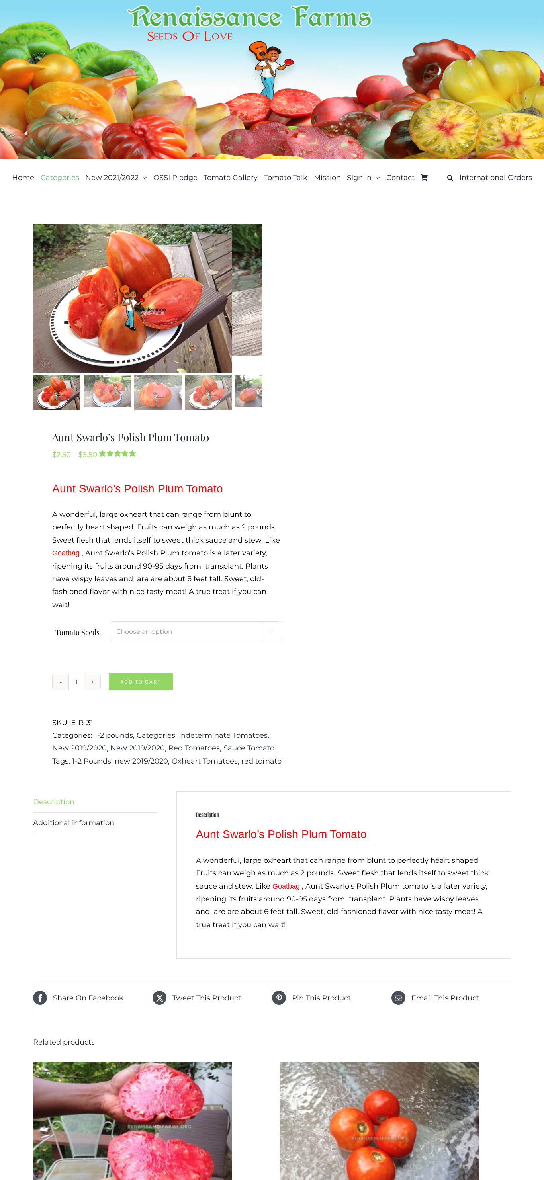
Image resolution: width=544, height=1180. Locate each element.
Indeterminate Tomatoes (223, 735)
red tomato (261, 761)
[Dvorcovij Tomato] (379, 1068)
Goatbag (66, 553)
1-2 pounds (113, 735)
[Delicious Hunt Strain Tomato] (132, 1068)
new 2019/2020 (141, 761)
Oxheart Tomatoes (205, 761)
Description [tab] (53, 801)
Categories (156, 735)
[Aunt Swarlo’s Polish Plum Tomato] (132, 298)
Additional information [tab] (73, 823)
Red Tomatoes (194, 748)
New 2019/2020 (79, 748)
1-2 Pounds (91, 761)
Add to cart (140, 681)
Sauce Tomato (248, 748)
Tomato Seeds (77, 632)
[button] (450, 177)
